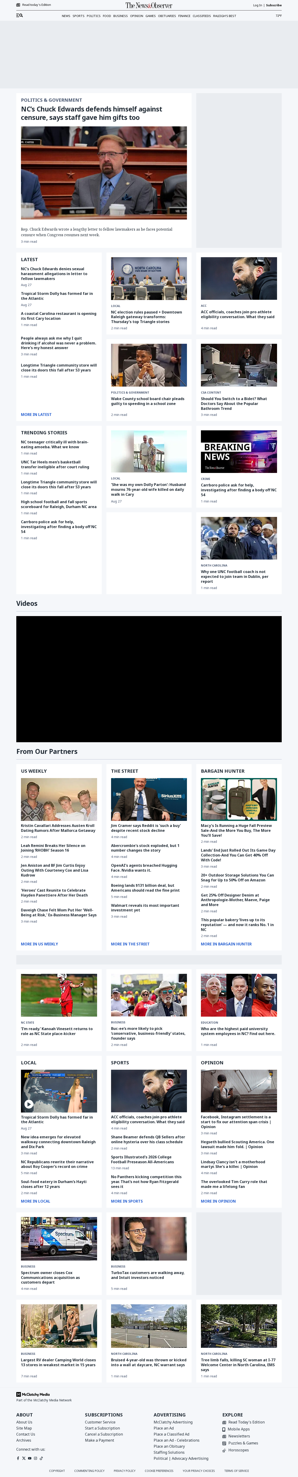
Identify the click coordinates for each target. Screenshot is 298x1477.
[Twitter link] (24, 1458)
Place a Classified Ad (171, 1434)
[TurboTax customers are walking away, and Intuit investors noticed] (149, 1239)
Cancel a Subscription (104, 1434)
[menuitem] (19, 15)
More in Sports (127, 1201)
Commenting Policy (89, 1471)
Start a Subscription (102, 1428)
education (209, 1022)
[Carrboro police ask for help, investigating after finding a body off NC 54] (239, 451)
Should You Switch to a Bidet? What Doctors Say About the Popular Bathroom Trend (234, 403)
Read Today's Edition (246, 1422)
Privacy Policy (124, 1471)
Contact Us (25, 1434)
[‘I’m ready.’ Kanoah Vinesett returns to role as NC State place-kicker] (59, 995)
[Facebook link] (18, 1458)
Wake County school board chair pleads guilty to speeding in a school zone (147, 401)
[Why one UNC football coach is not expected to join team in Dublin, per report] (239, 538)
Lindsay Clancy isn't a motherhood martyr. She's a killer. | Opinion (233, 1164)
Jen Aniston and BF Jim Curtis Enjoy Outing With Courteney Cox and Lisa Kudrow (54, 870)
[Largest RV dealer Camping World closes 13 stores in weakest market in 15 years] (59, 1326)
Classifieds (202, 16)
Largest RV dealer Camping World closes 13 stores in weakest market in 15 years (58, 1362)
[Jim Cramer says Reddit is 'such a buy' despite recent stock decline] (149, 799)
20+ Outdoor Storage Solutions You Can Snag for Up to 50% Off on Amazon (237, 878)
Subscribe (274, 5)
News (66, 16)
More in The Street (130, 944)
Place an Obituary (169, 1446)
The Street (124, 771)
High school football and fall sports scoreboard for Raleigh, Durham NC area (59, 504)
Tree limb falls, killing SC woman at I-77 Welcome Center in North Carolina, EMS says (238, 1364)
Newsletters (239, 1436)
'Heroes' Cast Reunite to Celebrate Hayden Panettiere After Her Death (54, 893)
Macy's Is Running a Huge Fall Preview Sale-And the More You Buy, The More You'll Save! (236, 830)
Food (107, 16)
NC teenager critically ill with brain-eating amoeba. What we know (54, 444)
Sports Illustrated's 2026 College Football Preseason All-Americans (142, 1159)
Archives (23, 1440)
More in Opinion (218, 1201)
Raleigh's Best (224, 16)
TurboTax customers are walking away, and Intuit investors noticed (148, 1275)
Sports (79, 16)
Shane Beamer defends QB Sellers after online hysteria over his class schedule (148, 1139)
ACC (204, 305)
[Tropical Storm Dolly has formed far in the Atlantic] (59, 1091)
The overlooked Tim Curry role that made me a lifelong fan (234, 1184)
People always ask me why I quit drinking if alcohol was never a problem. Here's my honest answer (58, 343)
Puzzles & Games (243, 1443)
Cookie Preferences (159, 1471)
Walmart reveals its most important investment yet (145, 908)
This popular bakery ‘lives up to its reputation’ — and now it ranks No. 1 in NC (237, 924)
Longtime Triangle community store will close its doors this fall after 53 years (59, 368)
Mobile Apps (239, 1429)
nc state (27, 1022)
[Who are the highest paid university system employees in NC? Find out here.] (239, 995)
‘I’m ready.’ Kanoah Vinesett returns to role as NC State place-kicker (57, 1031)
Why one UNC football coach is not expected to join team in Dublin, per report (234, 576)
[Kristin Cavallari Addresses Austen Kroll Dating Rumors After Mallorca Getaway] (59, 799)
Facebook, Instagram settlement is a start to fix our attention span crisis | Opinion (236, 1121)
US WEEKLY (34, 771)
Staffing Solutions (169, 1452)
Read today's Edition (36, 5)
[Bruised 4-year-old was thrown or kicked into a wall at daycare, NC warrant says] (149, 1326)
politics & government (130, 392)
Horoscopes (238, 1450)
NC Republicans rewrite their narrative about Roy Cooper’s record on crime (57, 1164)
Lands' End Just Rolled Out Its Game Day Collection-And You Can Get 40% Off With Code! (238, 855)
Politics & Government (51, 100)
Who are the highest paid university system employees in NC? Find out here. (238, 1031)
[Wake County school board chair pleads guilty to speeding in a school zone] (149, 365)
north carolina (214, 565)
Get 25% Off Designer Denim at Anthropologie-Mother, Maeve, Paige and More (235, 900)
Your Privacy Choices (199, 1471)
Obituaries (167, 16)
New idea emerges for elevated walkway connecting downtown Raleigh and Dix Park (58, 1141)
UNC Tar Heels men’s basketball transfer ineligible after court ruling (55, 464)
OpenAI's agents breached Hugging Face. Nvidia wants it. (144, 868)
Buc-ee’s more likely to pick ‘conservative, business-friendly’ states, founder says (148, 1033)
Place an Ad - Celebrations (177, 1440)
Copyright (57, 1471)
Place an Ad (164, 1428)
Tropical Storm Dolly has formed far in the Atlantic (57, 296)
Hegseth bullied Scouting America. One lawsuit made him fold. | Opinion (237, 1144)
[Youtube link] (29, 1458)
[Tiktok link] (41, 1458)
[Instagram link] (35, 1458)
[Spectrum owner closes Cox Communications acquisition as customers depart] (59, 1239)
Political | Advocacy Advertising (181, 1458)
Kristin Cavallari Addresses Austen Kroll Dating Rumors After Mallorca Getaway (58, 828)
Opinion (136, 16)
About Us (24, 1422)
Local (115, 306)
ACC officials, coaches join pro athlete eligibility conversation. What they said (237, 314)
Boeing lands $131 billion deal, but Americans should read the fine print (145, 888)
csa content (211, 392)
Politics (94, 16)
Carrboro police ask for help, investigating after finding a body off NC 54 (59, 526)
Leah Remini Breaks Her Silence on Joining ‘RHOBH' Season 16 (53, 848)
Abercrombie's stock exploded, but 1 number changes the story (145, 848)
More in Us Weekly (39, 944)
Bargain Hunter (222, 771)
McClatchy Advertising (173, 1422)
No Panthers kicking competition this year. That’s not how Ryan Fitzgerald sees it (146, 1181)
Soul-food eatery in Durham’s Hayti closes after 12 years (54, 1184)
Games (151, 16)
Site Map (24, 1428)
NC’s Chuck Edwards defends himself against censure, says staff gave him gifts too (91, 113)
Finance (184, 16)
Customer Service (100, 1422)
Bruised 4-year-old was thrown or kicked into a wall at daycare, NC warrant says (148, 1362)
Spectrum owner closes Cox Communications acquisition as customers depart (50, 1277)
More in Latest (36, 414)
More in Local (35, 1201)
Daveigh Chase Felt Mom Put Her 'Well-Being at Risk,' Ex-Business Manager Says (59, 912)
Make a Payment (99, 1440)
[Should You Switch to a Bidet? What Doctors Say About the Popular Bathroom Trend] (239, 365)
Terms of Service (236, 1471)
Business (120, 16)
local (115, 478)
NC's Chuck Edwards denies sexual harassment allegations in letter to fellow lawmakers (54, 273)
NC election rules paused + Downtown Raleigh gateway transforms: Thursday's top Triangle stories (146, 317)
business (118, 1022)
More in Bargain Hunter (226, 944)
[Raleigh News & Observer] (149, 5)
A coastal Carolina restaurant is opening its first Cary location (58, 316)
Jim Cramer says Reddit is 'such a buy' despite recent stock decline (146, 828)
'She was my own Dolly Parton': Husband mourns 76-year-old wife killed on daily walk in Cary (148, 489)
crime (205, 479)
